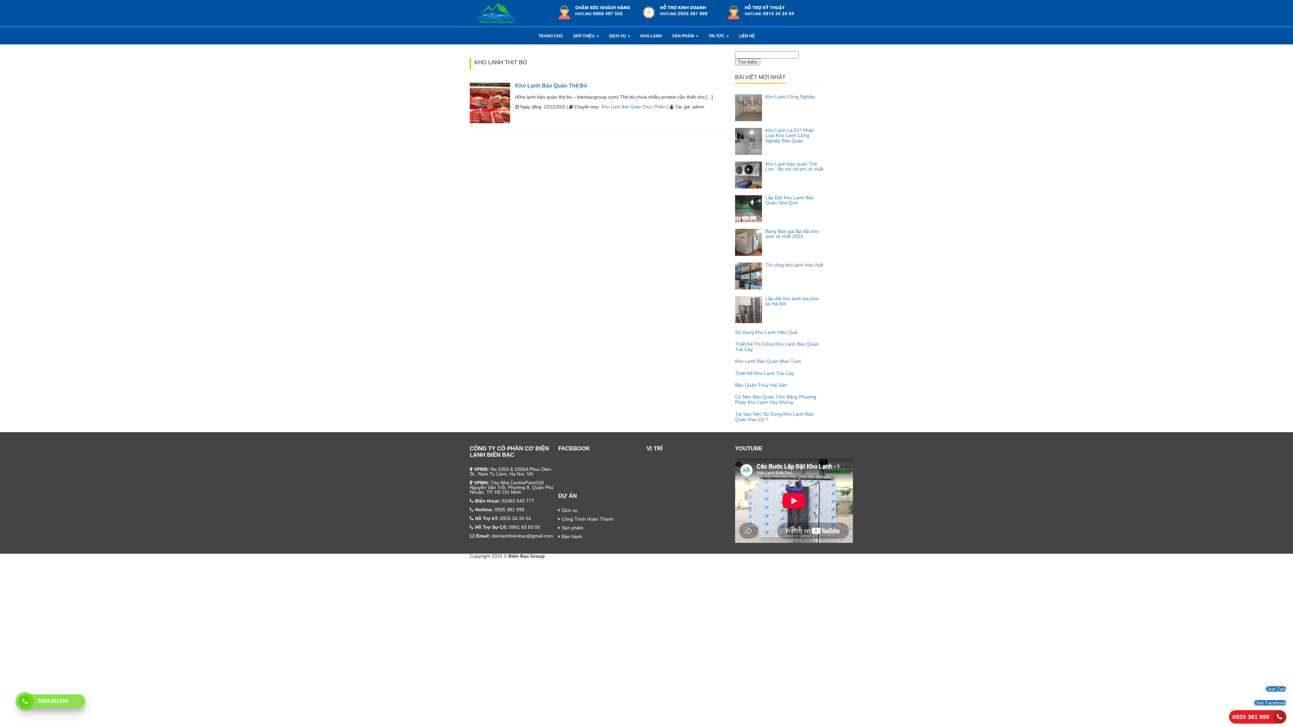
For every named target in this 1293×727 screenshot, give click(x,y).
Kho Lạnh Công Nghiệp (790, 96)
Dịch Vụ (618, 36)
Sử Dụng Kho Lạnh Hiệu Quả (766, 332)
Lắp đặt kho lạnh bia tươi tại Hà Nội (792, 301)
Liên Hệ (747, 36)
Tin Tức (717, 36)
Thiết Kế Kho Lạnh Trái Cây (764, 373)
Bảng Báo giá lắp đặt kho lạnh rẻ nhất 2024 (792, 234)
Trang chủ (550, 36)
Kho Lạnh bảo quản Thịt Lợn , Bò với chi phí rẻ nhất (794, 166)
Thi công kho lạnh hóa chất (794, 265)
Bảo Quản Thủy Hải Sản (761, 385)
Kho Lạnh (651, 36)
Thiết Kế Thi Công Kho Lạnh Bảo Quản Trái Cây (777, 346)
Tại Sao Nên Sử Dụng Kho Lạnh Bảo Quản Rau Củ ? (774, 416)
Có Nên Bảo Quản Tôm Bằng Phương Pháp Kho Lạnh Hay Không (775, 399)
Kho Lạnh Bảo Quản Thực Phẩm (634, 106)
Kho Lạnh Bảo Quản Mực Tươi (768, 361)
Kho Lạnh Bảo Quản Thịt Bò (551, 86)
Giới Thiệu (584, 36)
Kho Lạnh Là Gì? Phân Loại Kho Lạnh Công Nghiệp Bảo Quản (789, 135)
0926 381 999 (1250, 717)
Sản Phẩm (683, 36)
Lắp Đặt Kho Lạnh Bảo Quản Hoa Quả (789, 200)
